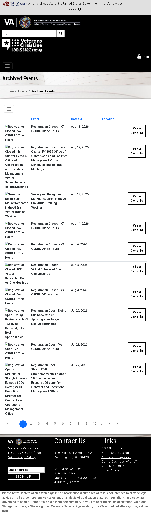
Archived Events (43, 91)
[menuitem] (143, 56)
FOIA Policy (111, 470)
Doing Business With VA (120, 461)
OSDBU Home (112, 448)
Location (108, 119)
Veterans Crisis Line (23, 448)
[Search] (61, 33)
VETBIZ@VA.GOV (68, 469)
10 (94, 423)
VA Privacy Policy (22, 457)
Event (35, 119)
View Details (137, 131)
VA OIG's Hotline (114, 466)
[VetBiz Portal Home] (14, 3)
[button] (79, 9)
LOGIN (145, 57)
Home (10, 91)
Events (22, 91)
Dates (75, 119)
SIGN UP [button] (23, 476)
